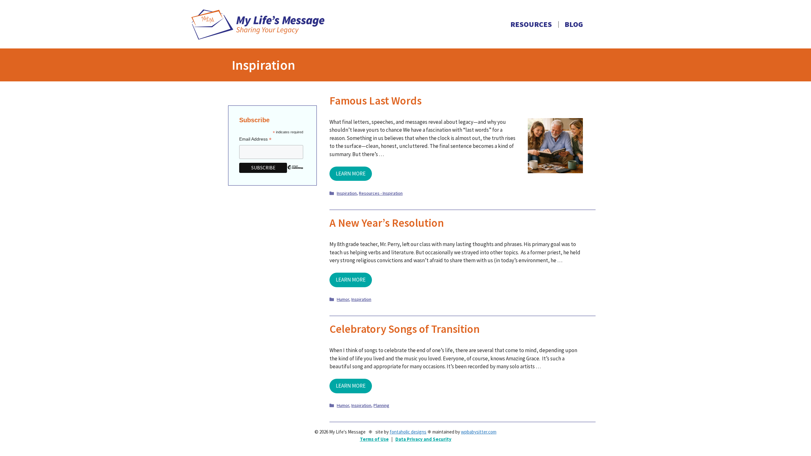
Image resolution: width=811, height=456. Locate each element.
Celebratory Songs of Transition (404, 329)
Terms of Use (374, 439)
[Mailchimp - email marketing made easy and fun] (295, 171)
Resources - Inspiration (381, 193)
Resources (531, 24)
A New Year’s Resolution (386, 223)
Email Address (255, 139)
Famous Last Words (375, 101)
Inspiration (347, 193)
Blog (574, 24)
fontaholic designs (408, 432)
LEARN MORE (351, 173)
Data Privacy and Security (423, 439)
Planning (381, 405)
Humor (343, 299)
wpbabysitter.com (478, 432)
